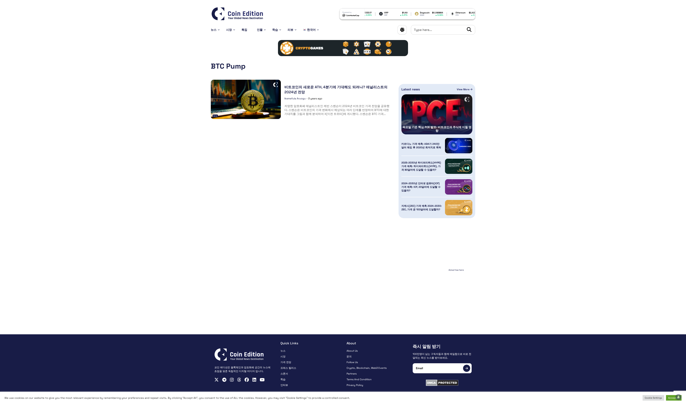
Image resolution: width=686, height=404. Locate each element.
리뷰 (290, 30)
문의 (349, 356)
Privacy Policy (355, 385)
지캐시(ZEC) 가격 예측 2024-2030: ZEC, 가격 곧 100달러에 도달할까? (421, 207)
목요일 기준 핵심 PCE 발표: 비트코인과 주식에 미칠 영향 (436, 129)
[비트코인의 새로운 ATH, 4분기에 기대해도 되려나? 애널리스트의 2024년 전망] (246, 99)
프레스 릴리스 (288, 368)
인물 (260, 30)
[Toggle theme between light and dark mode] (402, 29)
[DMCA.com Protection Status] (442, 383)
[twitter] (216, 380)
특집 (244, 30)
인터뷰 (284, 385)
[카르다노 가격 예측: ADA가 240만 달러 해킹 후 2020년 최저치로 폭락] (458, 145)
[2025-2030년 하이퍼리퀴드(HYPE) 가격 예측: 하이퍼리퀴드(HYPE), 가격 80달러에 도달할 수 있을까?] (458, 166)
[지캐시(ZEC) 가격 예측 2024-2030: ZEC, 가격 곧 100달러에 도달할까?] (458, 207)
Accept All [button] (673, 397)
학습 (275, 30)
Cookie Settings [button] (653, 397)
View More (463, 89)
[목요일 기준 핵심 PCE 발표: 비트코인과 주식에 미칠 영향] (436, 114)
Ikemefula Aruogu (295, 98)
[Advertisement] (437, 294)
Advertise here (456, 270)
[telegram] (224, 380)
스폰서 (284, 373)
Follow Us (352, 362)
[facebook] (247, 380)
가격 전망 (285, 362)
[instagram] (232, 380)
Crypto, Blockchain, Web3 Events (367, 368)
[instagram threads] (239, 380)
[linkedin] (254, 380)
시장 (229, 30)
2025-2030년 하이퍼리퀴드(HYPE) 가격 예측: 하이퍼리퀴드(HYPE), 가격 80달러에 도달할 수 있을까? (421, 166)
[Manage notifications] (678, 397)
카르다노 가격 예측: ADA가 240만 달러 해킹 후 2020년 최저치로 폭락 (421, 145)
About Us (352, 350)
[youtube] (262, 380)
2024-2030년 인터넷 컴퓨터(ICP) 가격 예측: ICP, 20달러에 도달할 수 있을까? (421, 187)
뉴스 (214, 30)
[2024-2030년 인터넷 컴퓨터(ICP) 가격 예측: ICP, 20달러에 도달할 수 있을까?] (458, 187)
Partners (352, 373)
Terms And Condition (359, 379)
